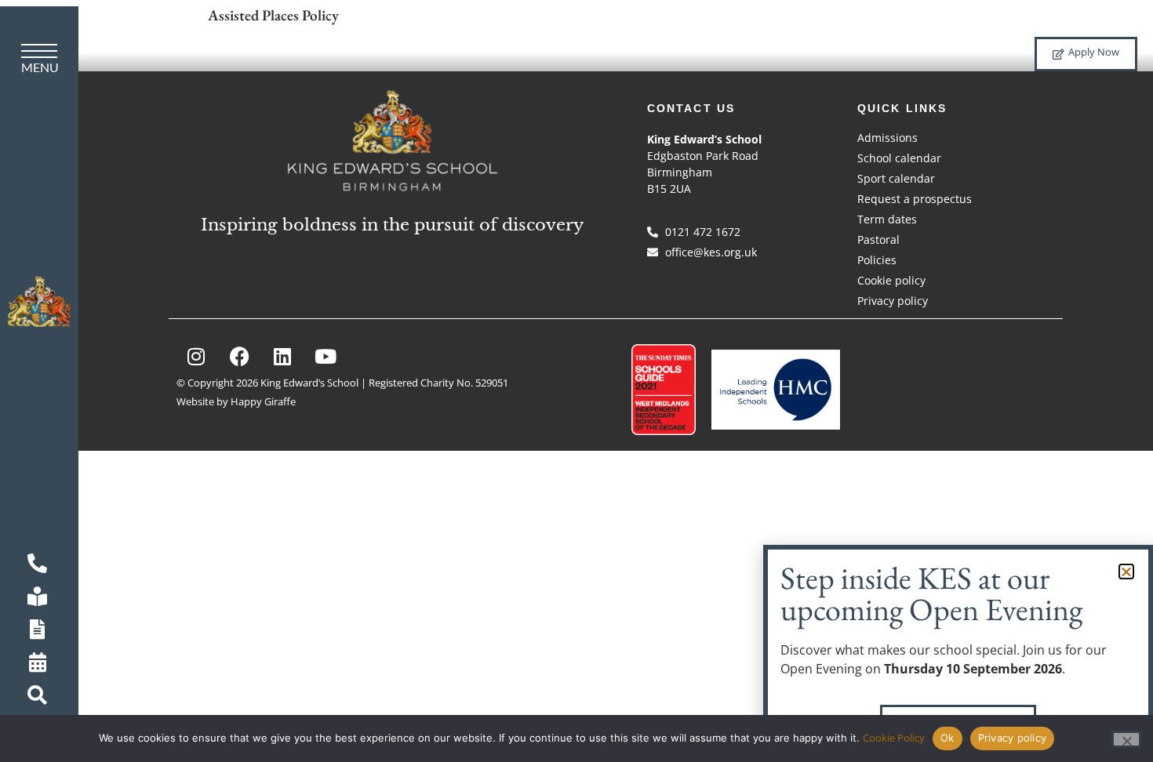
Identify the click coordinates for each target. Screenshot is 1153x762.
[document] (576, 381)
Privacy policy (1012, 737)
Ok (947, 737)
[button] (1126, 571)
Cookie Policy (894, 738)
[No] (1126, 739)
